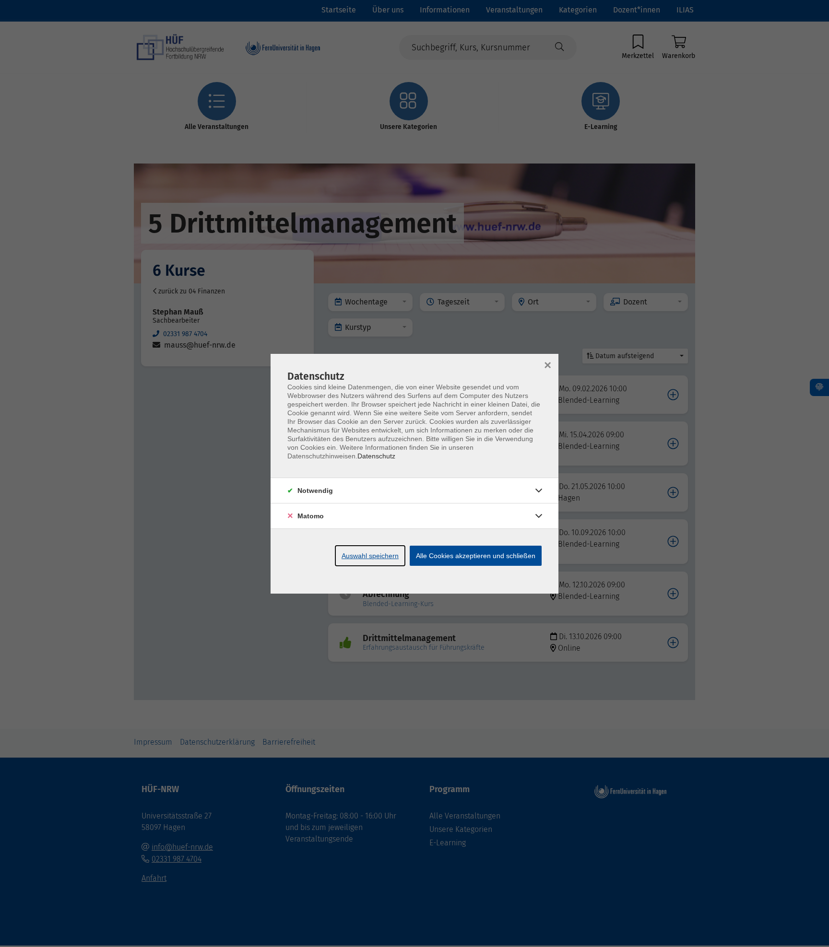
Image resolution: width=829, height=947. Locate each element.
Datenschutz (376, 456)
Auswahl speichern (370, 556)
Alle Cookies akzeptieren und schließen (475, 556)
